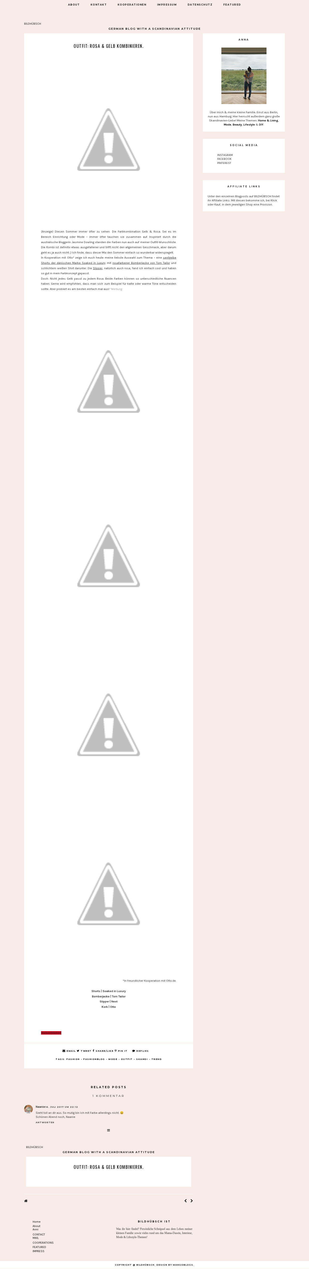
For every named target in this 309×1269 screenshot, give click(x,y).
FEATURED (232, 4)
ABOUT (74, 4)
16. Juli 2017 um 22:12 (61, 1107)
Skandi (142, 1059)
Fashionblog (94, 1059)
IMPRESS (38, 1251)
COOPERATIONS (43, 1242)
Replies (142, 1051)
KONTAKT (99, 4)
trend (156, 1059)
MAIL (36, 1238)
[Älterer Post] (191, 1201)
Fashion (73, 1059)
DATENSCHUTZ (200, 4)
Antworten (45, 1122)
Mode (112, 1059)
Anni (35, 1229)
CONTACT (39, 1234)
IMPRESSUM (167, 4)
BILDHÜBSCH (32, 23)
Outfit (127, 1059)
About (36, 1226)
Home (37, 1221)
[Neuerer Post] (185, 1201)
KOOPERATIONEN (132, 4)
